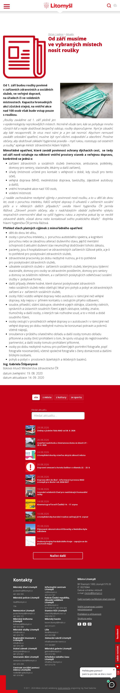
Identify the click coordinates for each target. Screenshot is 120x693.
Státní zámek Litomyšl (25, 648)
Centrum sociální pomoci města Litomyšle (26, 668)
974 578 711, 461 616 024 (56, 608)
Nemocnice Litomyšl (24, 610)
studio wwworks (64, 688)
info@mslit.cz (19, 632)
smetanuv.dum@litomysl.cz (25, 660)
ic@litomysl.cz (51, 592)
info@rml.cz (18, 643)
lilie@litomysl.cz (51, 632)
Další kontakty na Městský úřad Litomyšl (96, 599)
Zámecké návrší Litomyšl (58, 638)
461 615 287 (18, 645)
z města (47, 397)
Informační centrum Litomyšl (55, 588)
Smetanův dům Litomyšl (26, 656)
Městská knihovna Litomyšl (22, 620)
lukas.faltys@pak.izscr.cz (55, 613)
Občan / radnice (56, 34)
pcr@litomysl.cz (51, 605)
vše (36, 397)
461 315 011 (50, 626)
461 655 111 (18, 616)
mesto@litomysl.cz (93, 593)
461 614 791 (18, 635)
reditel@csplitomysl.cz (23, 673)
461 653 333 (18, 594)
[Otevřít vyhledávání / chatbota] (109, 5)
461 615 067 (18, 654)
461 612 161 (50, 595)
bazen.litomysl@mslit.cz (55, 622)
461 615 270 (50, 664)
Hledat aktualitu (39, 409)
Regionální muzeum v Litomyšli (24, 639)
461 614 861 (18, 675)
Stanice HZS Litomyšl (56, 610)
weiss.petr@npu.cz (21, 651)
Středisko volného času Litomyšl (57, 658)
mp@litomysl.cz (20, 602)
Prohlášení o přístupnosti (89, 614)
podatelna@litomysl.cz (23, 591)
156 (14, 606)
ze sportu (76, 397)
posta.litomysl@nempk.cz (24, 613)
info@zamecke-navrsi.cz (55, 642)
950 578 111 (50, 616)
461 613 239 (18, 664)
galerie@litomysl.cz (53, 651)
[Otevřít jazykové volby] (115, 5)
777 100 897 (50, 645)
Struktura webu (85, 618)
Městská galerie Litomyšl (58, 648)
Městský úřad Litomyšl (25, 587)
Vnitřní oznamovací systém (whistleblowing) (90, 608)
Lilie (47, 629)
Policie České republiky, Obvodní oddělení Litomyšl (57, 600)
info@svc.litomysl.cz (53, 662)
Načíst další (58, 556)
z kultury (61, 397)
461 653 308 (50, 635)
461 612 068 (18, 626)
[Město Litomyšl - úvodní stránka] (58, 5)
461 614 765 (50, 654)
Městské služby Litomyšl (26, 629)
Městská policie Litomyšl (26, 597)
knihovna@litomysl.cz (22, 624)
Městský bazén (53, 618)
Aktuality (70, 34)
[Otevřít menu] (7, 6)
